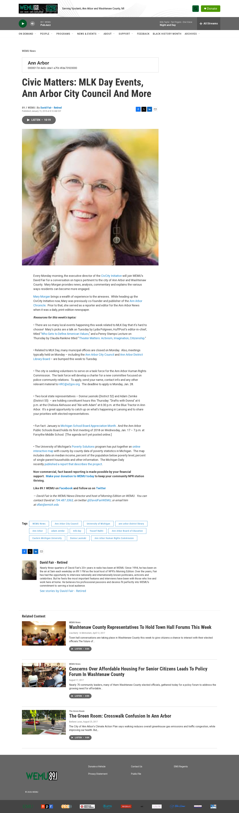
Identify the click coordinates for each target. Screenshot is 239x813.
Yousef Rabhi (96, 531)
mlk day (77, 531)
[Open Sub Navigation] (35, 34)
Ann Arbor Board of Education (127, 531)
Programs (63, 34)
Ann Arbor (38, 63)
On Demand (26, 34)
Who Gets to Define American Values (65, 333)
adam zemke (58, 531)
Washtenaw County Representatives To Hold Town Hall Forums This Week (140, 627)
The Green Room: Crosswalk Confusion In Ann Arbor (120, 716)
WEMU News (29, 50)
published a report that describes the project (73, 464)
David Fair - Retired (51, 107)
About (108, 34)
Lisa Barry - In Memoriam (80, 633)
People (44, 34)
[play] (22, 24)
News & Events (87, 34)
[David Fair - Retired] (29, 570)
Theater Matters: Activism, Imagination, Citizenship (112, 338)
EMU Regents (181, 766)
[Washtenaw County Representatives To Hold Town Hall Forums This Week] (44, 633)
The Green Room (76, 711)
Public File (136, 774)
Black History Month (167, 34)
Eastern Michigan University (47, 538)
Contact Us (136, 766)
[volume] (32, 23)
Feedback (143, 34)
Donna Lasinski (78, 538)
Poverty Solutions (83, 446)
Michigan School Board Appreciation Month (88, 425)
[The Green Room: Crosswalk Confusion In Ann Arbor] (44, 722)
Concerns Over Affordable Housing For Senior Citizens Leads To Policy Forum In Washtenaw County (138, 671)
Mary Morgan (41, 296)
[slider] (37, 23)
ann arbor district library (131, 523)
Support (124, 34)
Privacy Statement (97, 774)
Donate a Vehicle (97, 766)
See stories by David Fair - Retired (63, 591)
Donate (212, 8)
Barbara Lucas (75, 721)
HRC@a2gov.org (69, 384)
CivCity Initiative (111, 275)
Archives (191, 34)
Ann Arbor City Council (99, 354)
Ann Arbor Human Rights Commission (114, 538)
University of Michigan (98, 523)
